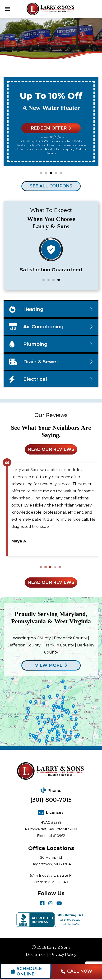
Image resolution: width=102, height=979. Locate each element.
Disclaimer (35, 954)
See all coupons (51, 186)
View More (48, 665)
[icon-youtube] (59, 903)
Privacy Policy (63, 954)
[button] (41, 173)
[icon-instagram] (50, 903)
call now (79, 971)
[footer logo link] (51, 771)
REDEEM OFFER (49, 128)
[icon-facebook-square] (42, 903)
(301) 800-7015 (51, 799)
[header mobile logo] (51, 9)
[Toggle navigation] (7, 9)
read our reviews (51, 449)
